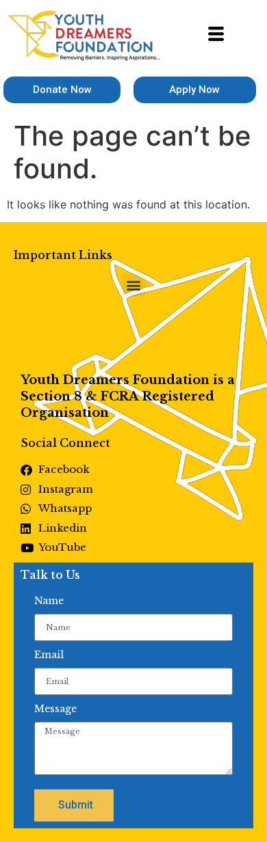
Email (49, 655)
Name (49, 601)
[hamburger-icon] (216, 36)
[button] (134, 285)
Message (55, 709)
